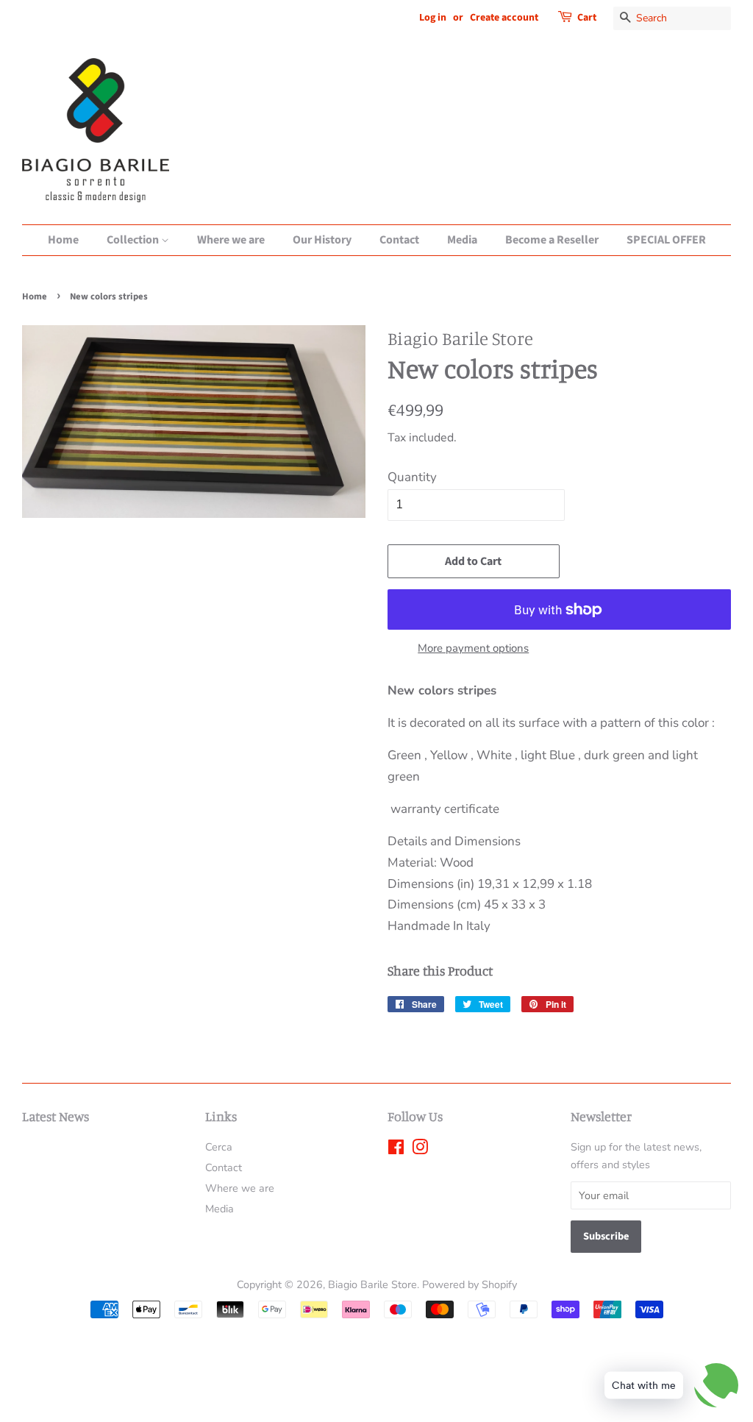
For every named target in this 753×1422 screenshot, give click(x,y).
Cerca (218, 1147)
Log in (432, 17)
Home (63, 240)
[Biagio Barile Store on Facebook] (396, 1149)
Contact (399, 240)
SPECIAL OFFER (666, 240)
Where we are (231, 240)
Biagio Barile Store (372, 1284)
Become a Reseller (552, 240)
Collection (134, 240)
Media (462, 240)
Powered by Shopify (469, 1284)
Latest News (55, 1116)
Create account (504, 17)
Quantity (412, 477)
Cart (586, 17)
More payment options (473, 648)
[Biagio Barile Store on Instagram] (420, 1149)
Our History (322, 240)
